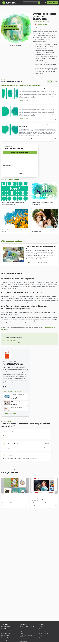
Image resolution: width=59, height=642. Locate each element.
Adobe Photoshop (5, 626)
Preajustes (41, 637)
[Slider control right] (56, 492)
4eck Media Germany (42, 24)
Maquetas (41, 626)
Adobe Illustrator (5, 635)
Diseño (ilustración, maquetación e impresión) (28, 636)
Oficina (21, 633)
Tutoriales (23, 624)
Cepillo (40, 635)
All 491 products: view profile (9, 413)
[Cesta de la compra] (45, 2)
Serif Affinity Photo (5, 633)
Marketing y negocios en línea (27, 628)
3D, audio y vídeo (24, 631)
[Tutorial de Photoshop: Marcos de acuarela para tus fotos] (13, 254)
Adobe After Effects (5, 637)
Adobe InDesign (5, 628)
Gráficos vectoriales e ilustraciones (47, 628)
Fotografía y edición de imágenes (28, 626)
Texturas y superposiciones (39, 21)
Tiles (50, 81)
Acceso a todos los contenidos (19, 152)
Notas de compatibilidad (10, 340)
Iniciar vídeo (31, 262)
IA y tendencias (23, 641)
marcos (38, 298)
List (56, 81)
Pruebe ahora (52, 2)
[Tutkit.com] (9, 2)
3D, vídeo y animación (44, 633)
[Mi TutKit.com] (42, 2)
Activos (41, 624)
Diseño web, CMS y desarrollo (27, 639)
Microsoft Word (4, 631)
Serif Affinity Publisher (6, 640)
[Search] (39, 2)
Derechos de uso (23, 342)
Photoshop (41, 640)
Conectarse (6, 435)
